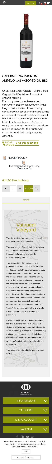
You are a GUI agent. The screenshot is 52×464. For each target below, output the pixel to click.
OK (26, 451)
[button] (20, 188)
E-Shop (30, 3)
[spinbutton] (12, 188)
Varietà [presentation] (26, 200)
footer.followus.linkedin (32, 437)
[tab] (26, 200)
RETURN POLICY (17, 158)
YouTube (22, 437)
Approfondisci (26, 457)
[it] (4, 158)
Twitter (27, 437)
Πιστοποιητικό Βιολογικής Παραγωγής (24, 167)
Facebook (17, 437)
